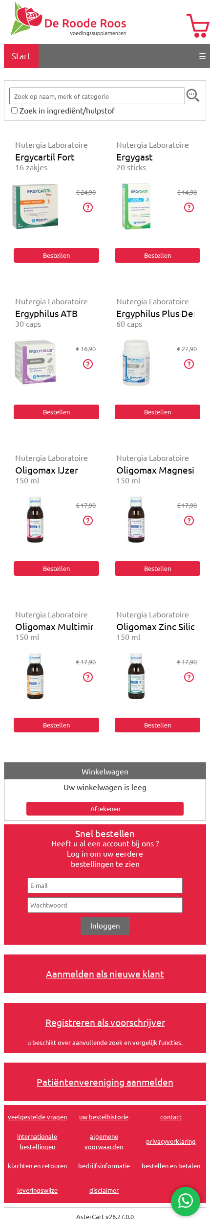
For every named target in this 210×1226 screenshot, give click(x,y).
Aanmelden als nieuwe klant (105, 973)
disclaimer (104, 1190)
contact (171, 1116)
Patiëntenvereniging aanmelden (105, 1082)
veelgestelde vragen (37, 1116)
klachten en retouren (37, 1165)
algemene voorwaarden (103, 1141)
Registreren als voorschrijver (105, 1022)
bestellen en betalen (171, 1165)
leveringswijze (37, 1190)
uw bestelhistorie (103, 1116)
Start (21, 55)
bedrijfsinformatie (104, 1165)
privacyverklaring (171, 1141)
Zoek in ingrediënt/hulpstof (67, 110)
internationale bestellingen (37, 1141)
